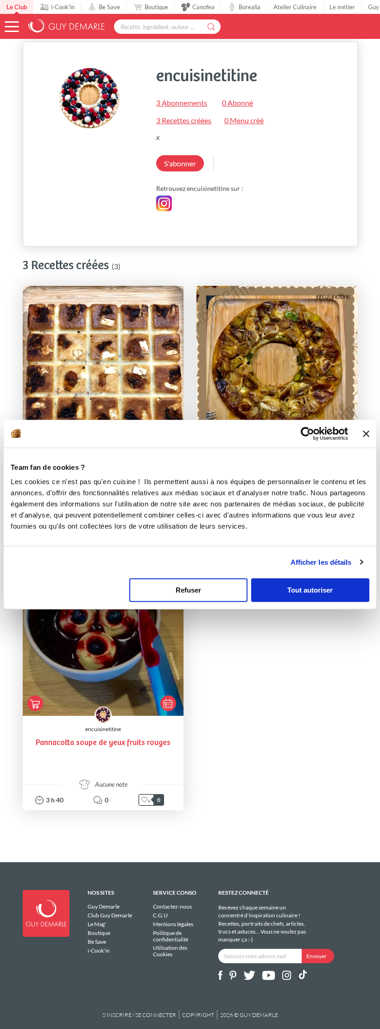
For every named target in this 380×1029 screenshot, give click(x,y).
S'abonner (180, 163)
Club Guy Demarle (110, 915)
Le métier (342, 7)
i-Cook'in (63, 7)
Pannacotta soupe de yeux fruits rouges (103, 743)
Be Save (109, 7)
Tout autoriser (310, 590)
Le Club (16, 7)
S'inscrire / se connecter (139, 1014)
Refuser (188, 590)
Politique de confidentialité (170, 936)
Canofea (203, 7)
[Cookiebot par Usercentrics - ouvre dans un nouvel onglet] (307, 434)
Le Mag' (97, 924)
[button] (12, 26)
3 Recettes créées (183, 120)
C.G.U (160, 915)
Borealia (249, 7)
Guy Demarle (104, 906)
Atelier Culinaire (295, 7)
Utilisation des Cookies (170, 950)
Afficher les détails (321, 562)
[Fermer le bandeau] (366, 433)
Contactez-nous (172, 906)
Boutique (156, 7)
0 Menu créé (244, 120)
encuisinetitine (103, 729)
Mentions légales (173, 924)
